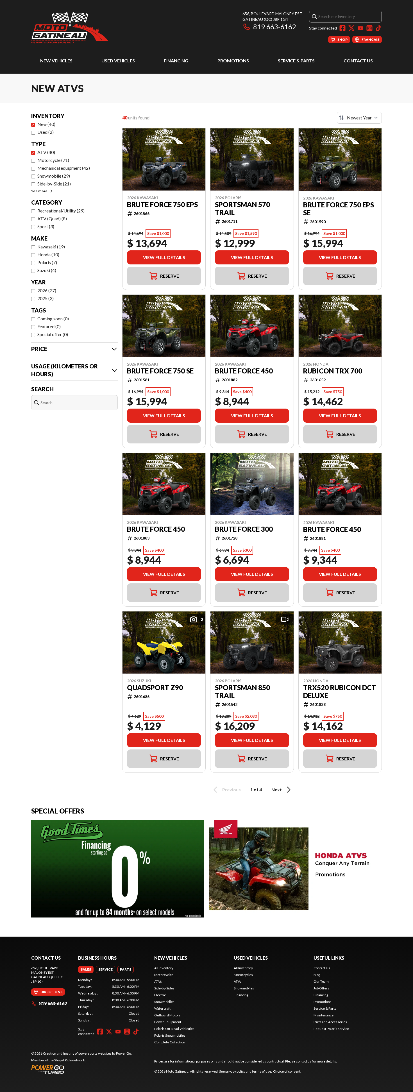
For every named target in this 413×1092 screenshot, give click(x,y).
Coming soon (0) (53, 318)
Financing (176, 60)
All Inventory (163, 968)
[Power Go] (81, 1069)
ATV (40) (46, 152)
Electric (160, 995)
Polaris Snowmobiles (169, 1035)
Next (276, 789)
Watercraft (162, 1008)
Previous (231, 789)
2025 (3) (45, 298)
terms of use (261, 1071)
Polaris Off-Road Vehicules (174, 1029)
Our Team (321, 981)
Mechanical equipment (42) (63, 168)
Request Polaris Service (331, 1029)
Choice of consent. (287, 1071)
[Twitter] (351, 28)
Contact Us (358, 60)
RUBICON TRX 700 (332, 371)
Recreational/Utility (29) (61, 210)
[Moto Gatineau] (69, 27)
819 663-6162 (274, 26)
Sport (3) (45, 226)
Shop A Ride (63, 1060)
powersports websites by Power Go (104, 1053)
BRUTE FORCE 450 (244, 371)
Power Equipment (167, 1022)
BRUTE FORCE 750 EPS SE (338, 209)
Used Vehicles (118, 60)
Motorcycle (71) (53, 160)
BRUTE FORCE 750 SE (160, 371)
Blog (317, 975)
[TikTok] (378, 28)
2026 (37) (46, 290)
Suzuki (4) (46, 270)
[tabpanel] (108, 1000)
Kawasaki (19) (51, 246)
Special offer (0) (52, 334)
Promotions (233, 60)
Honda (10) (48, 254)
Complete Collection (169, 1042)
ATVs (158, 981)
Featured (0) (49, 326)
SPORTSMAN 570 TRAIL (242, 208)
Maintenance (323, 1015)
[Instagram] (369, 28)
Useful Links (329, 957)
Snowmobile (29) (53, 175)
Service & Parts (296, 60)
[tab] (86, 969)
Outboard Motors (167, 1015)
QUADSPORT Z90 (155, 688)
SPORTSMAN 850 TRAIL (242, 691)
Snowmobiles (164, 1002)
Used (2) (45, 132)
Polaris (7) (47, 262)
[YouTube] (360, 28)
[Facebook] (342, 28)
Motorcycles (163, 975)
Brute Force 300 (244, 529)
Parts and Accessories (330, 1022)
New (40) (46, 124)
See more (39, 191)
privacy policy (235, 1071)
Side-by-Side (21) (54, 183)
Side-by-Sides (164, 988)
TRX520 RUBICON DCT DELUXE (339, 691)
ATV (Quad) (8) (52, 218)
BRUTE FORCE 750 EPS (162, 205)
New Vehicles (56, 60)
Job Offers (321, 988)
